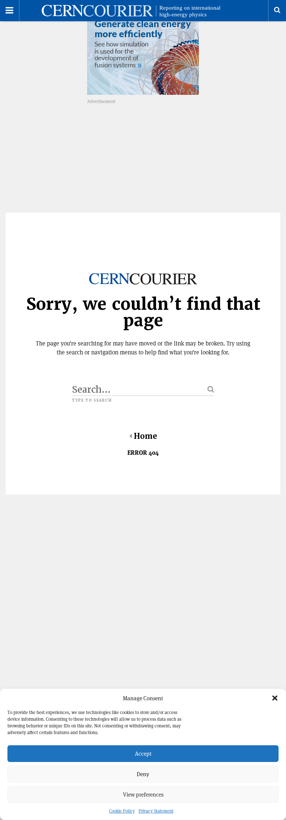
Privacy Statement (156, 811)
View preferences (143, 794)
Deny (143, 774)
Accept (143, 753)
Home (145, 436)
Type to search (92, 400)
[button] (275, 698)
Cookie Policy (122, 811)
